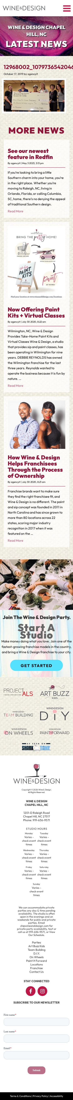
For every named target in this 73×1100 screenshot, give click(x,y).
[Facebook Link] (30, 991)
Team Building (36, 950)
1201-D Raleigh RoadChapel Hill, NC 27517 (36, 814)
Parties (36, 942)
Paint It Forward (36, 961)
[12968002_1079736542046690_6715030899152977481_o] (34, 110)
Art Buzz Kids (36, 946)
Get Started (36, 665)
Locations (36, 964)
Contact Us (36, 972)
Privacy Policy (40, 1096)
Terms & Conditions (20, 1096)
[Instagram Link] (42, 991)
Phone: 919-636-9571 (36, 820)
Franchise (36, 968)
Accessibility (56, 1096)
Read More (15, 211)
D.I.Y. (36, 953)
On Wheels (37, 957)
